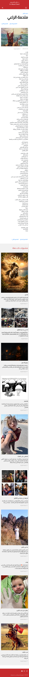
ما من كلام (24, 547)
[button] (26, 671)
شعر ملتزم (25, 13)
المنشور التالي (5, 23)
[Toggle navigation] (26, 7)
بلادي (26, 294)
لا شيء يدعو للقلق (22, 329)
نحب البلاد (25, 652)
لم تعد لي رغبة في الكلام (21, 498)
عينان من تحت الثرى (22, 610)
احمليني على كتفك (23, 456)
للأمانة (26, 401)
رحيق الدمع (25, 362)
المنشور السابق (13, 23)
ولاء (27, 562)
